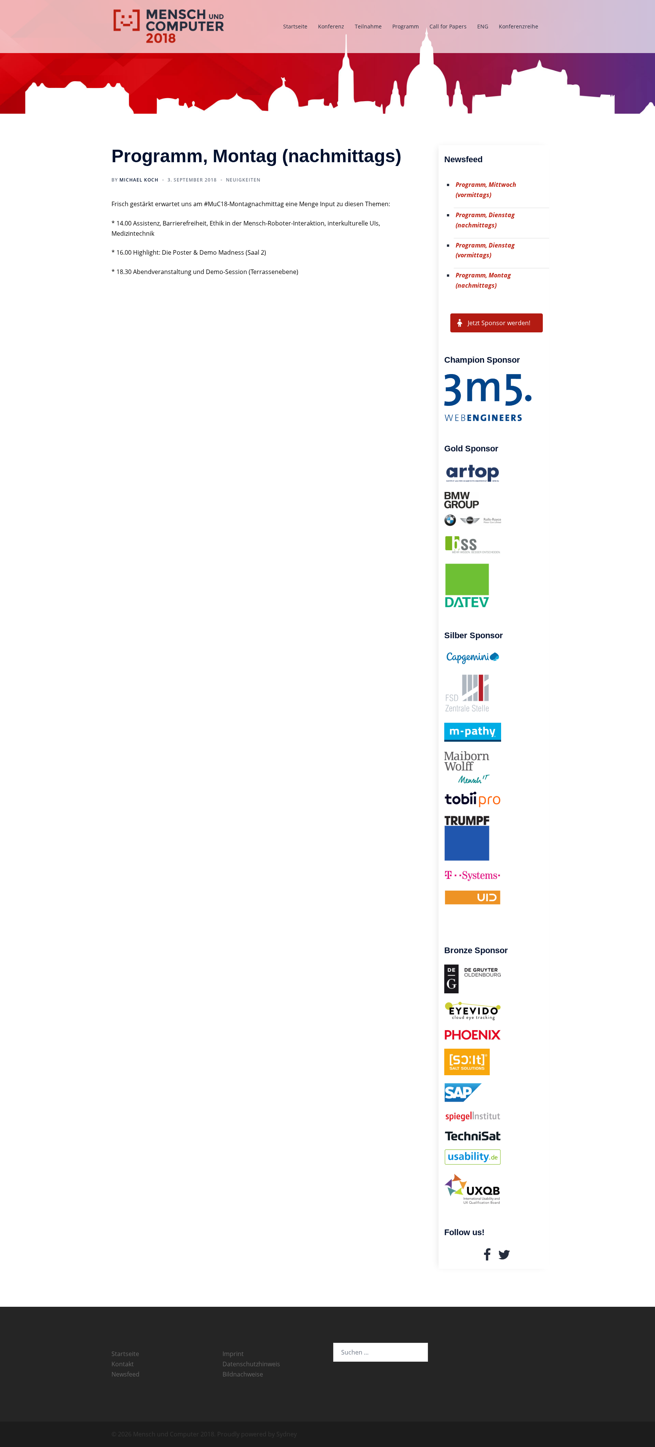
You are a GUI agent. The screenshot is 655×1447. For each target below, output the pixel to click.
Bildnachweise (243, 1374)
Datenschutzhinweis (251, 1364)
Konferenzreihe (518, 26)
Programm (405, 26)
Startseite (295, 26)
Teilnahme (368, 26)
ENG (482, 26)
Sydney (286, 1434)
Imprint (233, 1354)
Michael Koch (138, 180)
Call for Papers (448, 26)
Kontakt (122, 1364)
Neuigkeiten (243, 180)
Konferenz (331, 26)
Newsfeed (125, 1374)
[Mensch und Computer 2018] (169, 26)
